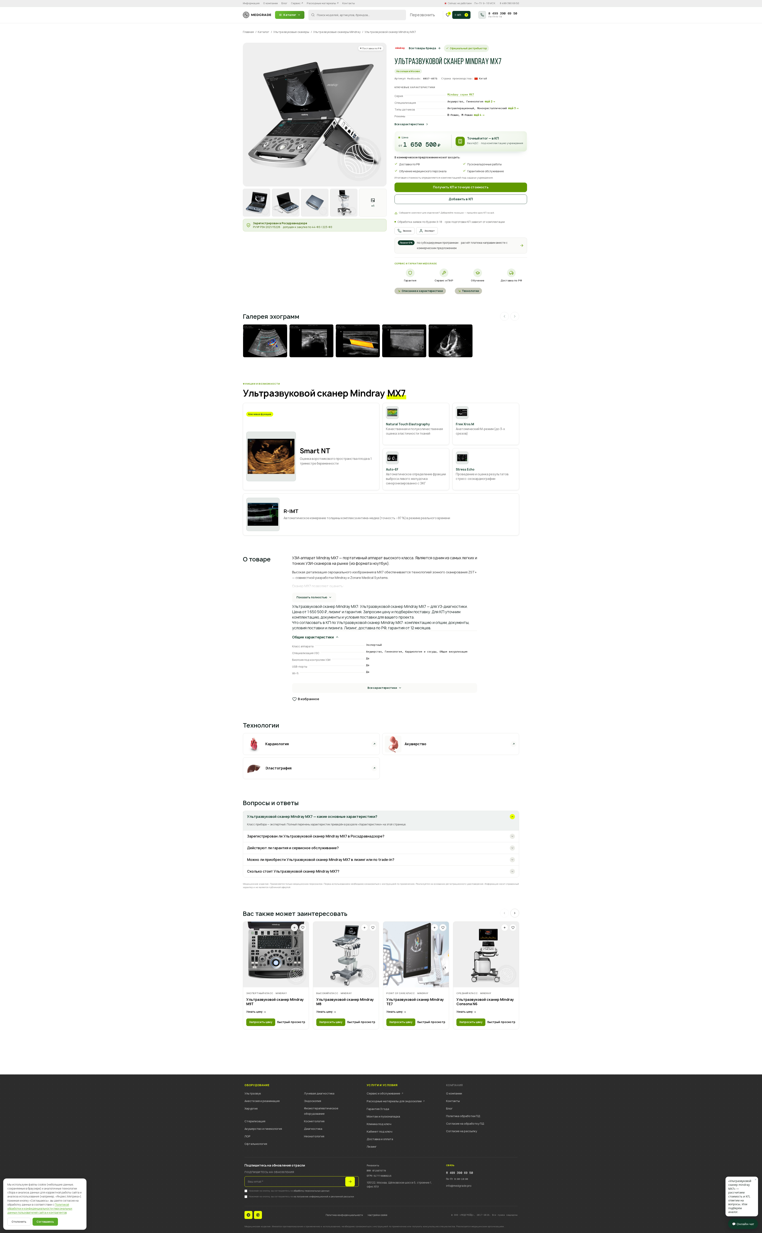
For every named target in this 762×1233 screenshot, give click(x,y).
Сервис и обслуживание (385, 1093)
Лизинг (372, 1146)
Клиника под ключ (379, 1124)
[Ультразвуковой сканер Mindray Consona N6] (486, 954)
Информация (251, 3)
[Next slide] (514, 913)
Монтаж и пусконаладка (383, 1116)
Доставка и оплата (380, 1139)
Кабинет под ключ (379, 1131)
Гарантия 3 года (378, 1109)
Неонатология (314, 1136)
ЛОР (247, 1136)
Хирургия (251, 1108)
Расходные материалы (323, 3)
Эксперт (429, 230)
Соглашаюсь (45, 1221)
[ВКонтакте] (258, 1215)
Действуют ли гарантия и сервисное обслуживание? (293, 848)
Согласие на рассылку (461, 1131)
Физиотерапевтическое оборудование (321, 1111)
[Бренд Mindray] (400, 48)
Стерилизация (254, 1121)
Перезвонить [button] (422, 15)
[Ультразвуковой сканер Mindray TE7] (416, 954)
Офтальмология (255, 1144)
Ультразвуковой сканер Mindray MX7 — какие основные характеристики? (312, 816)
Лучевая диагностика (319, 1093)
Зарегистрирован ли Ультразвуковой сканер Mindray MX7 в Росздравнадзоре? (315, 836)
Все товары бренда (422, 48)
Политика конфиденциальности (344, 1215)
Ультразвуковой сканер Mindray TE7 (415, 1001)
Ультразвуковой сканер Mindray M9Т (275, 1001)
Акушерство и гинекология (263, 1129)
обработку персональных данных (311, 1190)
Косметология (314, 1121)
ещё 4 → (479, 115)
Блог (284, 3)
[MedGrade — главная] (257, 15)
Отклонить (19, 1221)
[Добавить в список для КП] (294, 927)
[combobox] (357, 15)
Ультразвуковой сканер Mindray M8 (345, 1001)
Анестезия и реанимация (262, 1101)
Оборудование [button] (256, 1085)
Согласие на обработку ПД (465, 1123)
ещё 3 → (513, 108)
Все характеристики (409, 124)
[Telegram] (248, 1215)
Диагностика (313, 1129)
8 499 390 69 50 (509, 3)
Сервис (297, 3)
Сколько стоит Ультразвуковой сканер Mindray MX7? (293, 871)
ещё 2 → (490, 101)
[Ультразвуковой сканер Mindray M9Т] (276, 954)
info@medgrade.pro (458, 1186)
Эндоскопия (312, 1101)
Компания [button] (454, 1085)
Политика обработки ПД (463, 1116)
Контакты (348, 3)
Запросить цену (260, 1022)
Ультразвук (252, 1093)
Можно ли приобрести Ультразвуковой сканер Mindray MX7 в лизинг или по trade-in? (320, 859)
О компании (270, 3)
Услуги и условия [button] (382, 1085)
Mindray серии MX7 (460, 94)
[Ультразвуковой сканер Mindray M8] (346, 954)
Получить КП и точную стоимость (461, 187)
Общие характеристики (313, 637)
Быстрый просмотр (291, 1022)
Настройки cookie (377, 1215)
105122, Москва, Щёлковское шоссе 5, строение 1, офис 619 (399, 1184)
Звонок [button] (407, 230)
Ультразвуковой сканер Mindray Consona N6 (485, 1001)
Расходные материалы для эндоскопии (396, 1101)
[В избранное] (302, 927)
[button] (460, 245)
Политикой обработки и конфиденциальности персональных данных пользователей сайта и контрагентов (39, 1208)
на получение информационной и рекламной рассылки (323, 1196)
